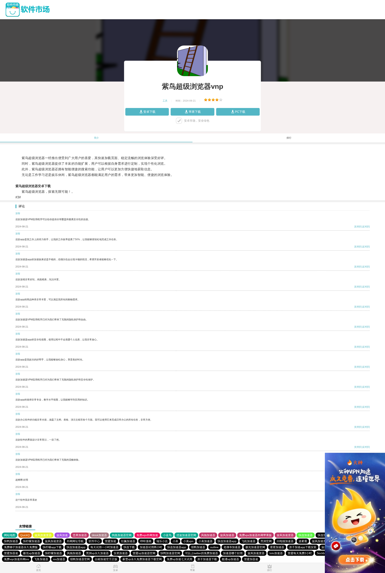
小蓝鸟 (167, 535)
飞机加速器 (248, 541)
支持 (356, 226)
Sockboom (323, 553)
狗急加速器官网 (122, 535)
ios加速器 (59, 559)
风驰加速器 (208, 535)
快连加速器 (306, 535)
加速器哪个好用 (233, 553)
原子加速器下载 (207, 559)
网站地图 (9, 535)
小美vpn (188, 541)
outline (214, 547)
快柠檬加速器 (31, 541)
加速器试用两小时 (151, 547)
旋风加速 (62, 535)
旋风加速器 (227, 535)
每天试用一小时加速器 (104, 547)
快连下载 (129, 547)
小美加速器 (206, 541)
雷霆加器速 (11, 553)
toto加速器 (276, 553)
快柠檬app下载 (52, 547)
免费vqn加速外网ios (16, 559)
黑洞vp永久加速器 (97, 553)
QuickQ (25, 535)
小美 (175, 541)
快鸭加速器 (11, 541)
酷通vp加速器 (230, 559)
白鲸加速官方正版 (106, 559)
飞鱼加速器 (41, 559)
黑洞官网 (266, 541)
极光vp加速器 (31, 553)
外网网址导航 (75, 541)
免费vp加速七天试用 (179, 559)
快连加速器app (227, 541)
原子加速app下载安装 (302, 547)
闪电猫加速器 (285, 541)
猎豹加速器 (198, 547)
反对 (364, 226)
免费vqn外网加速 (147, 535)
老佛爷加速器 (232, 547)
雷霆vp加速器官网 (144, 553)
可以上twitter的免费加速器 (201, 553)
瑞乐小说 (162, 541)
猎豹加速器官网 (80, 559)
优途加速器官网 (186, 535)
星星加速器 (277, 547)
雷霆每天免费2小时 (300, 553)
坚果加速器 (80, 535)
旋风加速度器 (43, 535)
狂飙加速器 (128, 541)
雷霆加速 (110, 541)
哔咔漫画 (145, 541)
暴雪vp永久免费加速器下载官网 (142, 559)
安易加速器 (121, 553)
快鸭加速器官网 (170, 553)
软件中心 (94, 541)
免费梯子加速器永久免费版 (21, 547)
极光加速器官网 (255, 547)
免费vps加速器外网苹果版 (255, 535)
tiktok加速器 (99, 535)
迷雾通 (303, 541)
